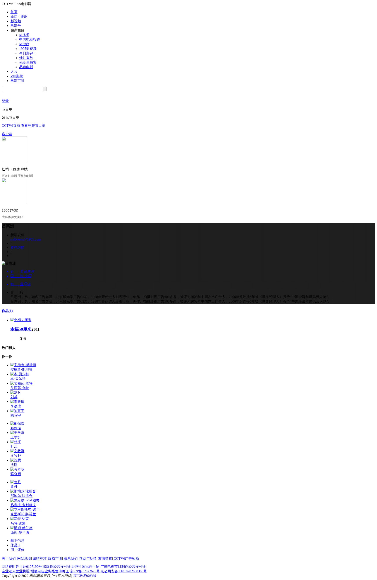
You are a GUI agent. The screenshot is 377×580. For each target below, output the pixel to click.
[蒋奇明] (17, 469)
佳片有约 (26, 58)
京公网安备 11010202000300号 (124, 571)
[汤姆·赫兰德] (21, 528)
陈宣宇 (15, 415)
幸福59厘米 (20, 329)
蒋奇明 (15, 474)
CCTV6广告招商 (126, 558)
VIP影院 (16, 76)
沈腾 (13, 465)
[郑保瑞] (17, 423)
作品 (7, 311)
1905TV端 (10, 210)
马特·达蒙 (18, 523)
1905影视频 (28, 48)
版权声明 (55, 558)
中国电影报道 (29, 39)
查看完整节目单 (33, 125)
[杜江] (15, 442)
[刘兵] (15, 392)
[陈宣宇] (17, 411)
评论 (23, 16)
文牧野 (15, 455)
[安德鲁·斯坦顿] (23, 365)
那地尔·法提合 (21, 496)
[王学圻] (17, 433)
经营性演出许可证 (85, 566)
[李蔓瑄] (17, 401)
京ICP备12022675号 (85, 571)
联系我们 (71, 558)
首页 (13, 12)
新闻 (13, 16)
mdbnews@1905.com (25, 239)
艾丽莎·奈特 (19, 388)
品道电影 (26, 67)
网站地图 (24, 558)
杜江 (13, 446)
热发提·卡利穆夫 (23, 505)
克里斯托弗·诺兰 (23, 514)
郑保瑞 (15, 428)
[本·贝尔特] (19, 374)
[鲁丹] (15, 482)
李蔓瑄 (15, 406)
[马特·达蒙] (19, 519)
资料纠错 (17, 247)
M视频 (24, 35)
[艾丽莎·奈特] (21, 383)
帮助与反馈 (88, 558)
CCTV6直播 (11, 125)
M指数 (24, 44)
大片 (13, 71)
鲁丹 (13, 486)
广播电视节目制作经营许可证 (123, 566)
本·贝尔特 (18, 379)
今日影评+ (27, 53)
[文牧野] (17, 451)
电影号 (15, 26)
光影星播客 (28, 62)
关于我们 (9, 558)
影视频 (15, 21)
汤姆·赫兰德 (19, 532)
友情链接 (105, 558)
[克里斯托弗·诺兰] (24, 509)
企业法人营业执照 (16, 571)
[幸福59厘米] (20, 320)
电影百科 (17, 81)
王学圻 (15, 437)
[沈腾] (15, 460)
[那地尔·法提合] (23, 491)
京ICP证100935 (84, 576)
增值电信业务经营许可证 (50, 571)
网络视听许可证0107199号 (22, 566)
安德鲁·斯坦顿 (21, 369)
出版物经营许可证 (57, 566)
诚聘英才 (40, 558)
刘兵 (13, 397)
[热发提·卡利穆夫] (24, 500)
